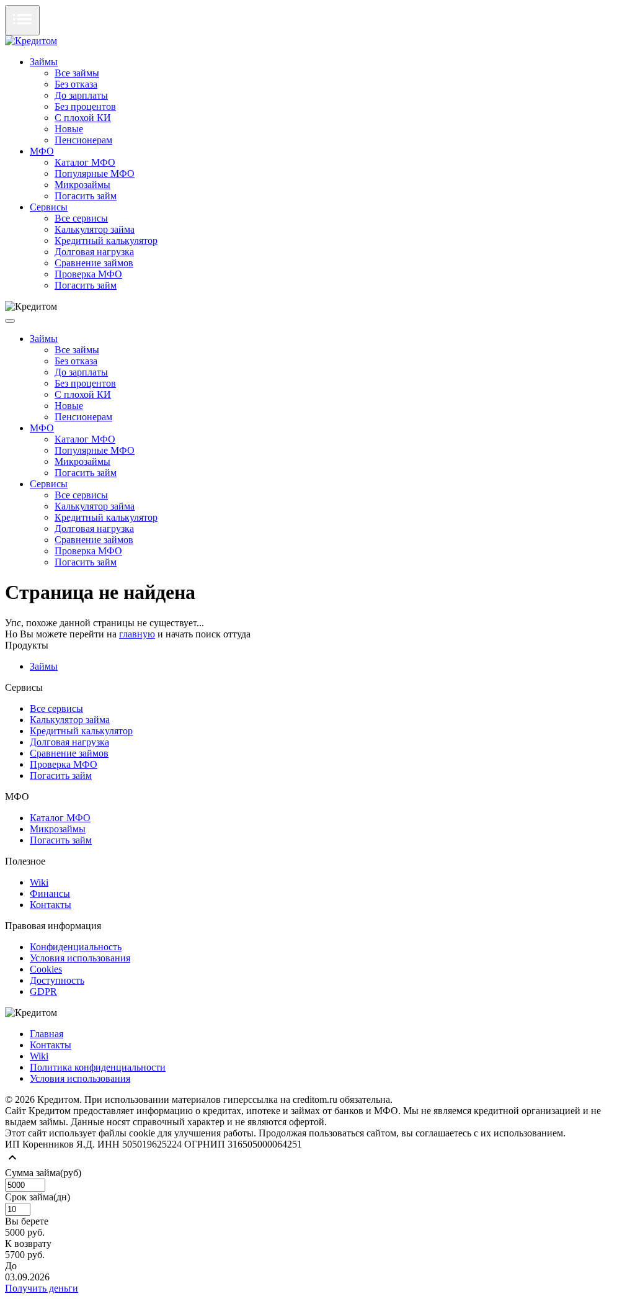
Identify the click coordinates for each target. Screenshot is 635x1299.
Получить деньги (41, 1288)
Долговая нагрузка (94, 251)
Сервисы (49, 207)
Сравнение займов (94, 263)
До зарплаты (81, 95)
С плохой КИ (83, 117)
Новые (69, 129)
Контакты (50, 904)
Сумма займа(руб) (43, 1172)
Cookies (46, 969)
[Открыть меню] (22, 20)
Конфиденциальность (76, 947)
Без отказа (76, 84)
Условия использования (80, 958)
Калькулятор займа (95, 229)
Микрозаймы (82, 184)
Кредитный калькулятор (106, 240)
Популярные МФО (95, 173)
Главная (46, 1033)
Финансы (50, 893)
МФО (42, 151)
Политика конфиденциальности (98, 1067)
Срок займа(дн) (37, 1197)
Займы (44, 61)
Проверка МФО (88, 274)
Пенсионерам (83, 140)
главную (137, 634)
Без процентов (85, 106)
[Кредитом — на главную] (31, 40)
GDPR (43, 991)
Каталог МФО (85, 162)
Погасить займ (86, 196)
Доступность (57, 980)
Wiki (39, 882)
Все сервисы (81, 218)
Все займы (77, 73)
